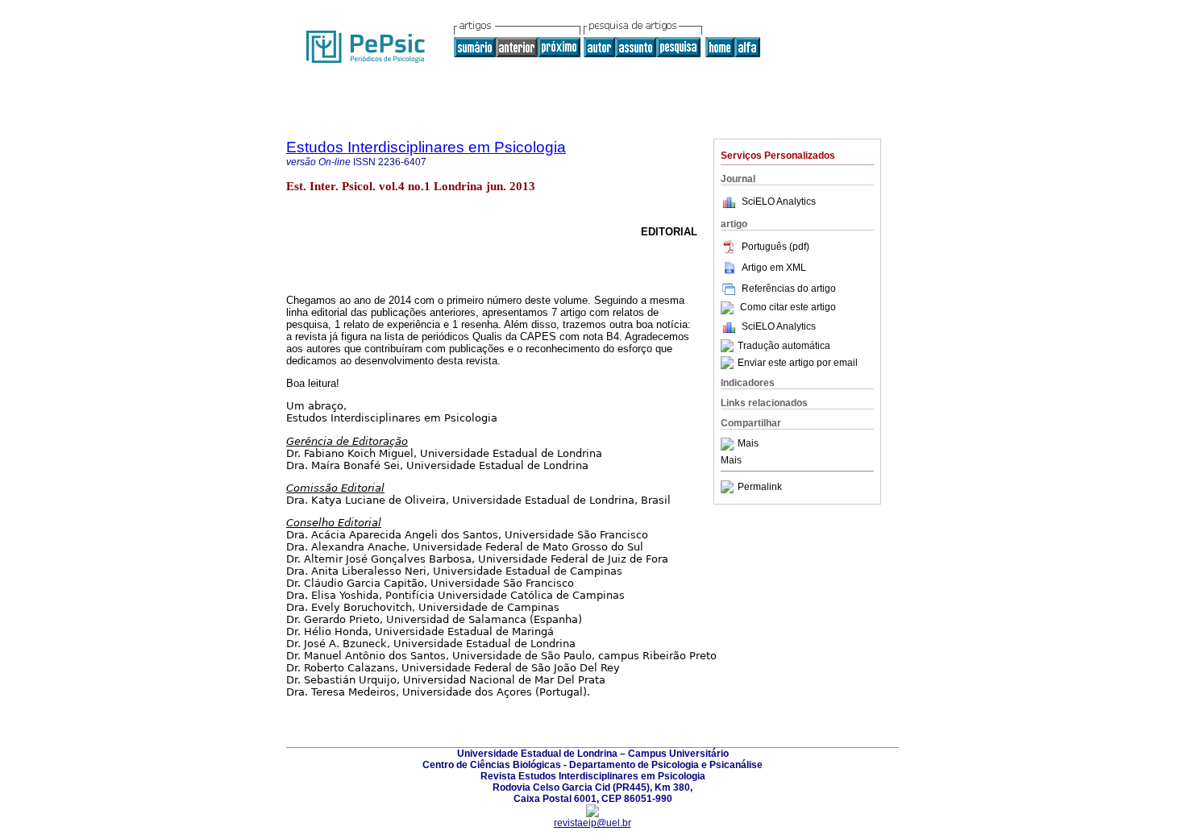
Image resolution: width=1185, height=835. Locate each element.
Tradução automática (784, 345)
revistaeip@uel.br (592, 823)
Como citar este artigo (788, 308)
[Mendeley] (729, 444)
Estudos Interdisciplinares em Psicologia (426, 147)
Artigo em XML (774, 267)
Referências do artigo (789, 288)
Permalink (760, 486)
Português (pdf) (775, 246)
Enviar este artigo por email (798, 362)
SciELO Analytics (779, 201)
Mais (748, 444)
